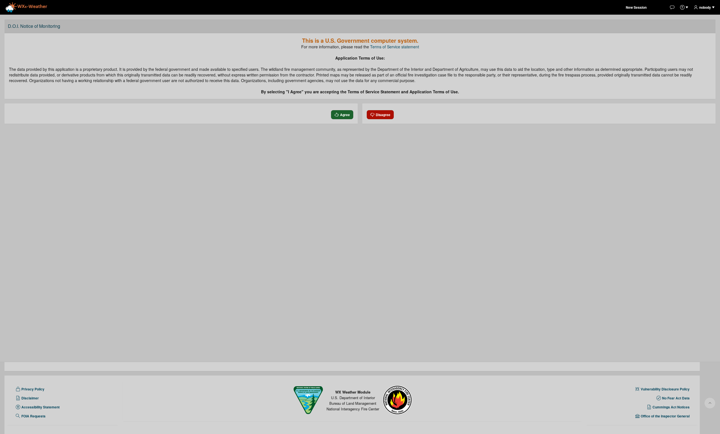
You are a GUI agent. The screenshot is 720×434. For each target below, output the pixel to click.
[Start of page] (710, 403)
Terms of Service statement (394, 46)
